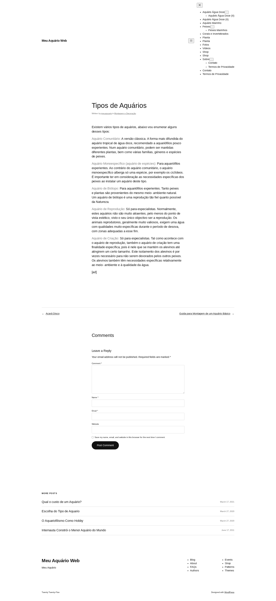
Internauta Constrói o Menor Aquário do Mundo (74, 530)
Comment (97, 363)
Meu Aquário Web (54, 40)
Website (95, 424)
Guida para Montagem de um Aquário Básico (204, 313)
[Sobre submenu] (211, 59)
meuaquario (106, 113)
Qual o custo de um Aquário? (62, 502)
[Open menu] (191, 40)
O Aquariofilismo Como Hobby (62, 520)
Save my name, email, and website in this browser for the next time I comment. (130, 437)
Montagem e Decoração (125, 113)
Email (95, 411)
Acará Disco (53, 313)
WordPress (229, 592)
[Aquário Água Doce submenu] (227, 12)
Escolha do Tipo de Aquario (60, 511)
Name (95, 397)
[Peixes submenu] (212, 26)
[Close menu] (200, 5)
